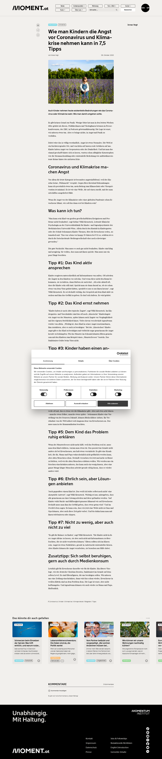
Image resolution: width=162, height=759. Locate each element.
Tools (62, 10)
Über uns (78, 10)
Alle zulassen (112, 403)
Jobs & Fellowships (119, 738)
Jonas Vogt (133, 24)
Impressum (91, 743)
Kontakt (89, 738)
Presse (89, 752)
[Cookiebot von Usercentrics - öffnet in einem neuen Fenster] (118, 353)
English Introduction (119, 747)
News (62, 6)
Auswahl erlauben (81, 403)
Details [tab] (81, 361)
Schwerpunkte (78, 6)
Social (127, 6)
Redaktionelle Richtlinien (121, 743)
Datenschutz (91, 747)
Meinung (95, 6)
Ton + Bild (111, 6)
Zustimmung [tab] (48, 361)
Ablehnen (49, 403)
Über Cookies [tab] (114, 361)
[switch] (68, 394)
